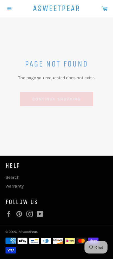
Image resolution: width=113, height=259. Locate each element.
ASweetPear (56, 8)
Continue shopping (56, 99)
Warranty (14, 186)
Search (12, 177)
